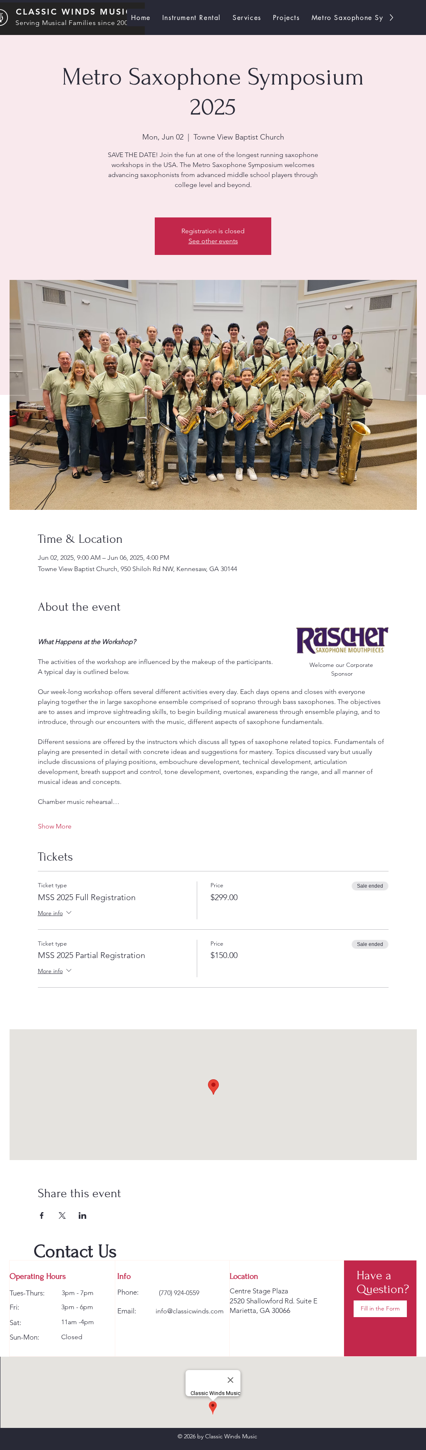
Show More (55, 826)
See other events (213, 241)
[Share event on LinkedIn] (83, 1215)
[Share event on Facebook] (42, 1215)
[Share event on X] (62, 1215)
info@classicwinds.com (190, 1311)
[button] (380, 1308)
